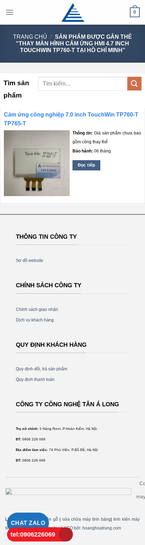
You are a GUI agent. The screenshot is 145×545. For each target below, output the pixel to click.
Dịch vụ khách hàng (35, 320)
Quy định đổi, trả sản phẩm (41, 369)
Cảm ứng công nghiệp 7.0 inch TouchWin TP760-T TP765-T (71, 119)
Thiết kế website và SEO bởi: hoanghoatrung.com (73, 528)
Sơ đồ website (29, 260)
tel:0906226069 (33, 534)
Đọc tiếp (86, 165)
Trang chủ (30, 37)
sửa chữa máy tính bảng (86, 519)
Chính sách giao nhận (37, 309)
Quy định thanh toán (35, 379)
